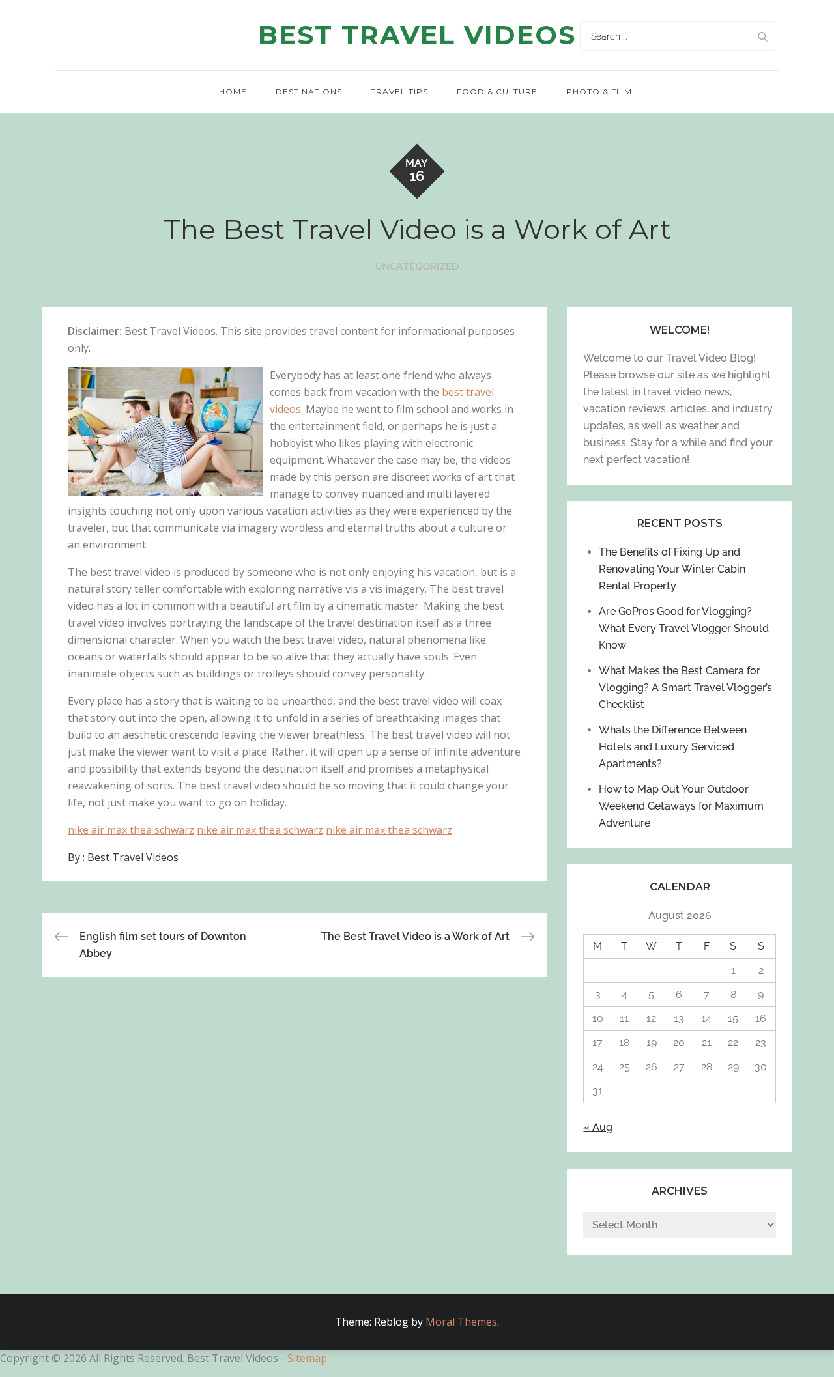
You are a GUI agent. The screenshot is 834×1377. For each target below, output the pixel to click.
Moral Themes (461, 1321)
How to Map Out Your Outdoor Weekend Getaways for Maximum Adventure (681, 806)
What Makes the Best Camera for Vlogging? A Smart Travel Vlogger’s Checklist (685, 687)
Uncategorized (417, 266)
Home (233, 91)
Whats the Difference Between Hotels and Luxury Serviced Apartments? (673, 747)
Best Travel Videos (417, 35)
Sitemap (307, 1358)
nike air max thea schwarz (131, 830)
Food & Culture (497, 91)
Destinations (309, 91)
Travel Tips (399, 91)
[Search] (762, 36)
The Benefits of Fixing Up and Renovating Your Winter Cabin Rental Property (672, 569)
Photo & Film (599, 91)
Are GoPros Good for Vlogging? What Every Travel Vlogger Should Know (684, 628)
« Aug (597, 1127)
